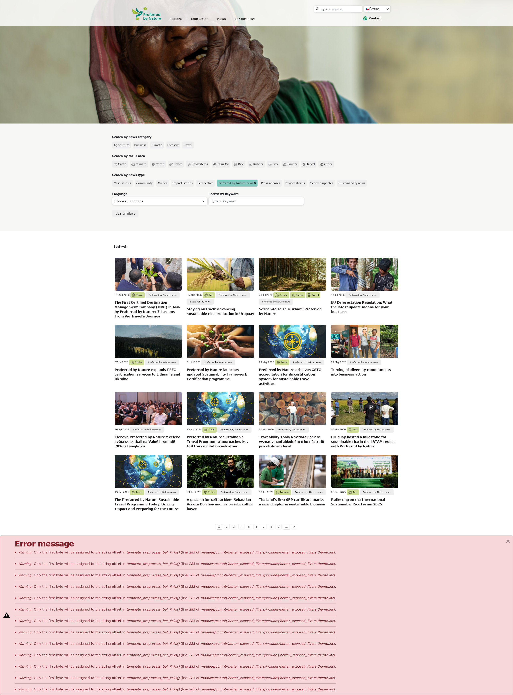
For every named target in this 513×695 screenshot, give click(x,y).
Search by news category (131, 137)
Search (317, 9)
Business (140, 145)
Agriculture (121, 145)
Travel (188, 145)
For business (244, 18)
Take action (199, 18)
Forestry (173, 145)
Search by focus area (128, 156)
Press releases (270, 183)
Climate (156, 145)
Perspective (205, 183)
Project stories (295, 183)
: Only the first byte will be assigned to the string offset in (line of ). (177, 552)
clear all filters (125, 213)
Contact (375, 18)
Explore (176, 18)
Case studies (122, 183)
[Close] (508, 541)
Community (144, 183)
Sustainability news (351, 183)
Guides (162, 183)
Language (119, 194)
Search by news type (128, 175)
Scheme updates (321, 183)
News (221, 18)
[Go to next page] (294, 526)
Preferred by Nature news (235, 183)
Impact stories (183, 183)
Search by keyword (224, 194)
